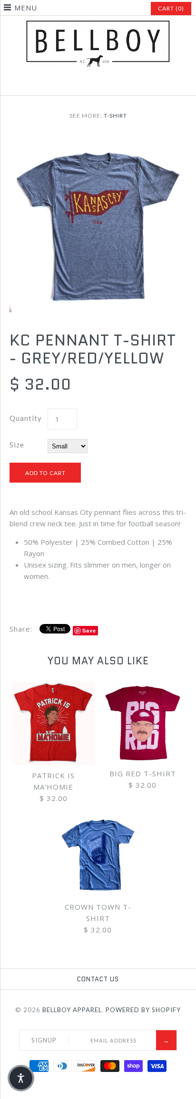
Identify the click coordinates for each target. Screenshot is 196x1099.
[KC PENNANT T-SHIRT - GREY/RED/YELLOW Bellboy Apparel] (98, 141)
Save (89, 630)
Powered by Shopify (143, 1010)
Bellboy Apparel (72, 1010)
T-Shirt (115, 115)
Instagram (98, 84)
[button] (21, 1078)
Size (17, 444)
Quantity (26, 418)
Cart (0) (171, 8)
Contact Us (98, 979)
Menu (25, 7)
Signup (44, 1040)
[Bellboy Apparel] (98, 25)
